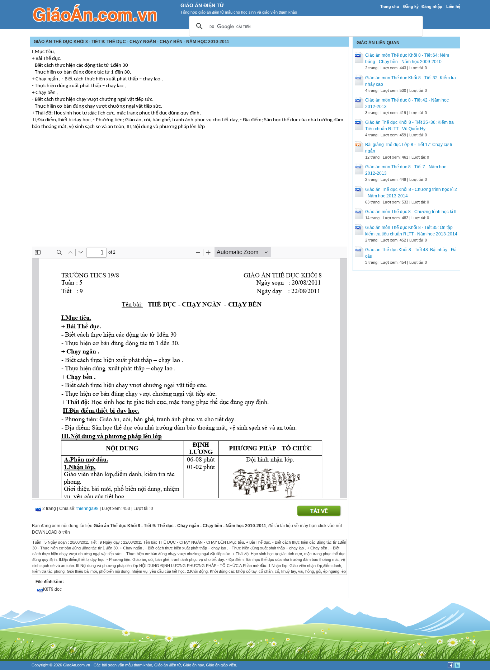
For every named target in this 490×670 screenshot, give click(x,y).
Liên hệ (453, 6)
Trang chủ (389, 6)
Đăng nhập (431, 6)
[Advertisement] (189, 192)
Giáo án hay (193, 665)
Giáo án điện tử (167, 665)
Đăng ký (411, 6)
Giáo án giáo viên (221, 665)
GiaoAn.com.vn (76, 665)
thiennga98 (87, 508)
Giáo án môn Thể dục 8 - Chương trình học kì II (410, 211)
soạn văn (116, 665)
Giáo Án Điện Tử (202, 5)
